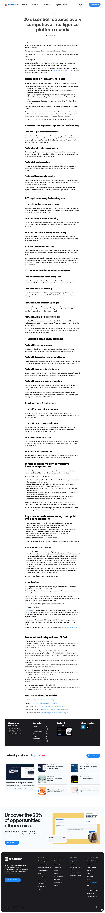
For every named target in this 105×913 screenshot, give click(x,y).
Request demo (10, 842)
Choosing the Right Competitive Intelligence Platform (53, 706)
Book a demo (95, 5)
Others (56, 885)
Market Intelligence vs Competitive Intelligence (56, 709)
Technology (57, 864)
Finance (56, 870)
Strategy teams (42, 886)
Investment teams (43, 880)
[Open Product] (28, 5)
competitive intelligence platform (63, 70)
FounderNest (29, 610)
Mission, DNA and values (93, 861)
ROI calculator (90, 876)
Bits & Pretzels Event (87, 778)
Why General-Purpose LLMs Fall (19, 782)
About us (89, 864)
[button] (83, 727)
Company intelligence (44, 864)
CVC (39, 889)
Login (80, 5)
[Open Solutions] (39, 5)
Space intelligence (43, 861)
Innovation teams (42, 877)
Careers (92, 882)
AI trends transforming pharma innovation (55, 791)
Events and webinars (75, 875)
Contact (89, 879)
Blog (74, 861)
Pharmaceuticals (58, 861)
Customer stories (91, 867)
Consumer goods (58, 876)
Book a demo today (71, 627)
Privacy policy (90, 893)
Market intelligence (43, 870)
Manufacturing (58, 882)
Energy (56, 873)
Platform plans (90, 870)
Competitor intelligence (44, 867)
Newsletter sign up (92, 896)
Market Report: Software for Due (89, 768)
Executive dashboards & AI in (88, 791)
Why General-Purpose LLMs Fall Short (55, 768)
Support (89, 873)
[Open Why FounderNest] (68, 5)
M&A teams (41, 883)
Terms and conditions (92, 890)
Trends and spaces (75, 872)
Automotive (57, 867)
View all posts (92, 755)
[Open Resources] (51, 5)
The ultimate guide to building (55, 779)
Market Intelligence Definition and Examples (54, 713)
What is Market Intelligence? (48, 700)
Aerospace (57, 879)
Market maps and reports (77, 868)
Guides (72, 864)
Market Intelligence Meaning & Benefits (45, 703)
